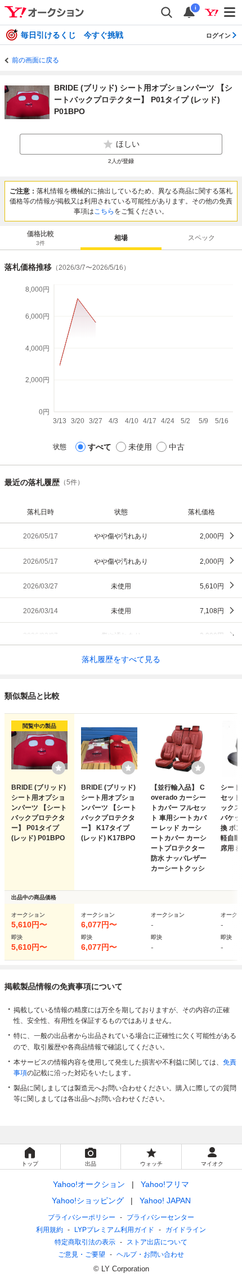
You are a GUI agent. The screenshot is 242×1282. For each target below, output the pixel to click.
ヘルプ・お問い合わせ (150, 1254)
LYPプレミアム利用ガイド (114, 1230)
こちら (104, 211)
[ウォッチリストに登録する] (58, 767)
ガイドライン (185, 1230)
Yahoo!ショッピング (88, 1200)
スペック (201, 238)
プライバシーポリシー (81, 1217)
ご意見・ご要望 (81, 1254)
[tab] (40, 238)
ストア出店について (157, 1242)
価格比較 (40, 238)
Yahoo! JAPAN (165, 1200)
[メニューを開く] (230, 12)
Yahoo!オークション (89, 1184)
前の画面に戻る (35, 60)
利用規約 (49, 1230)
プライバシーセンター (160, 1217)
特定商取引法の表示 (85, 1242)
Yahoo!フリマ (165, 1184)
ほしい (128, 143)
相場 (121, 238)
